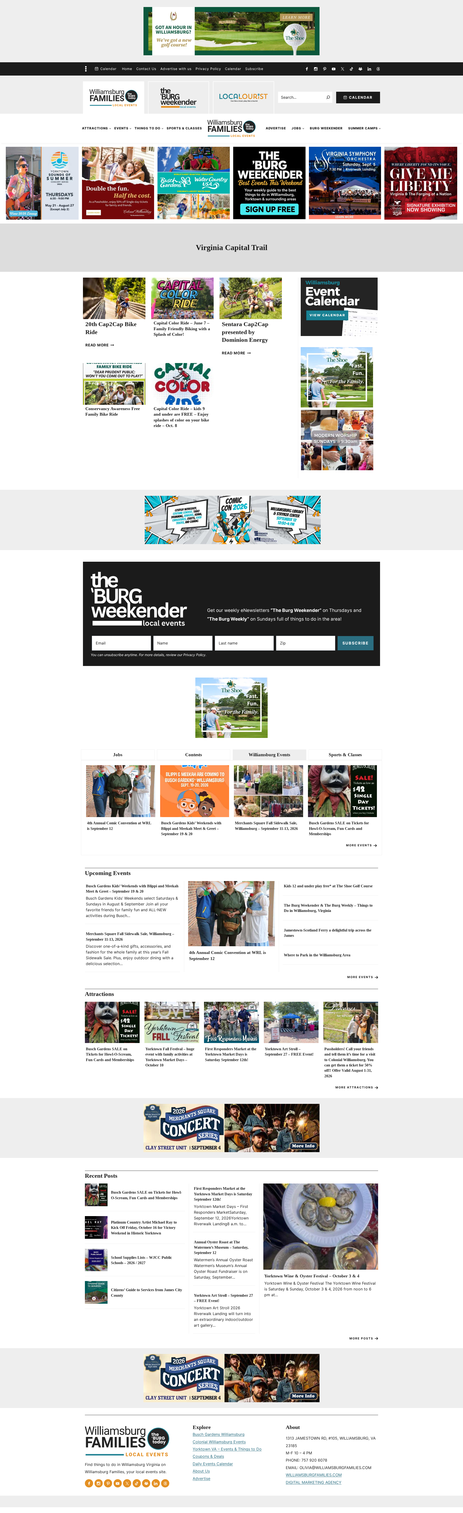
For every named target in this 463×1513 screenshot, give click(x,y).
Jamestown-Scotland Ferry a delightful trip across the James (327, 933)
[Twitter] (342, 69)
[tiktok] (351, 69)
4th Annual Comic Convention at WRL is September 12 (119, 825)
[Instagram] (316, 69)
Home (127, 69)
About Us (201, 1471)
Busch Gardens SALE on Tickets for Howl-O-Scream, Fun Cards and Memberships (339, 828)
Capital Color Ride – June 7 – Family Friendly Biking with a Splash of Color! (182, 329)
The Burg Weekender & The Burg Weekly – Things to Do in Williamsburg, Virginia (328, 908)
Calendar (108, 69)
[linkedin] (369, 69)
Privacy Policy (208, 69)
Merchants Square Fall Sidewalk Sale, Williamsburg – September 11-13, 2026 (266, 825)
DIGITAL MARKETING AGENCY (313, 1482)
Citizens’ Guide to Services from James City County (146, 1292)
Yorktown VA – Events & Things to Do (227, 1449)
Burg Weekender (326, 128)
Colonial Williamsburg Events (219, 1441)
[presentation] (114, 298)
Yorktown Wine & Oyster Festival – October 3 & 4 (311, 1276)
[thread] (378, 69)
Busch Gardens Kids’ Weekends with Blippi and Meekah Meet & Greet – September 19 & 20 (191, 828)
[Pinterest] (324, 69)
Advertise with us (175, 69)
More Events (359, 845)
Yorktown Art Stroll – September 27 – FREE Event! (289, 1051)
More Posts (361, 1338)
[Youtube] (333, 69)
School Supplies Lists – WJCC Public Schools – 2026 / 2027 (141, 1260)
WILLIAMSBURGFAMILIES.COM (314, 1474)
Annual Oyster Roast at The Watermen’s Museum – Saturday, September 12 (221, 1247)
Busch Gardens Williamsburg (219, 1434)
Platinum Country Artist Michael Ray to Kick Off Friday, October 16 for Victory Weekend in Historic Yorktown (144, 1227)
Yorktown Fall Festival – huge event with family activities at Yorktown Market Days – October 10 (169, 1057)
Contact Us (146, 69)
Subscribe (254, 69)
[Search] (328, 97)
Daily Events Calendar (213, 1463)
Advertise (276, 128)
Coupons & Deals (208, 1456)
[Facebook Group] (360, 69)
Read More (99, 345)
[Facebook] (307, 69)
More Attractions (354, 1087)
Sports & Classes (184, 128)
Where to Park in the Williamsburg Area (317, 955)
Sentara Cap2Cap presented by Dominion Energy (245, 332)
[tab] (118, 754)
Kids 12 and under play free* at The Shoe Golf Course (328, 886)
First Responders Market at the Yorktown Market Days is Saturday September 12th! (230, 1054)
